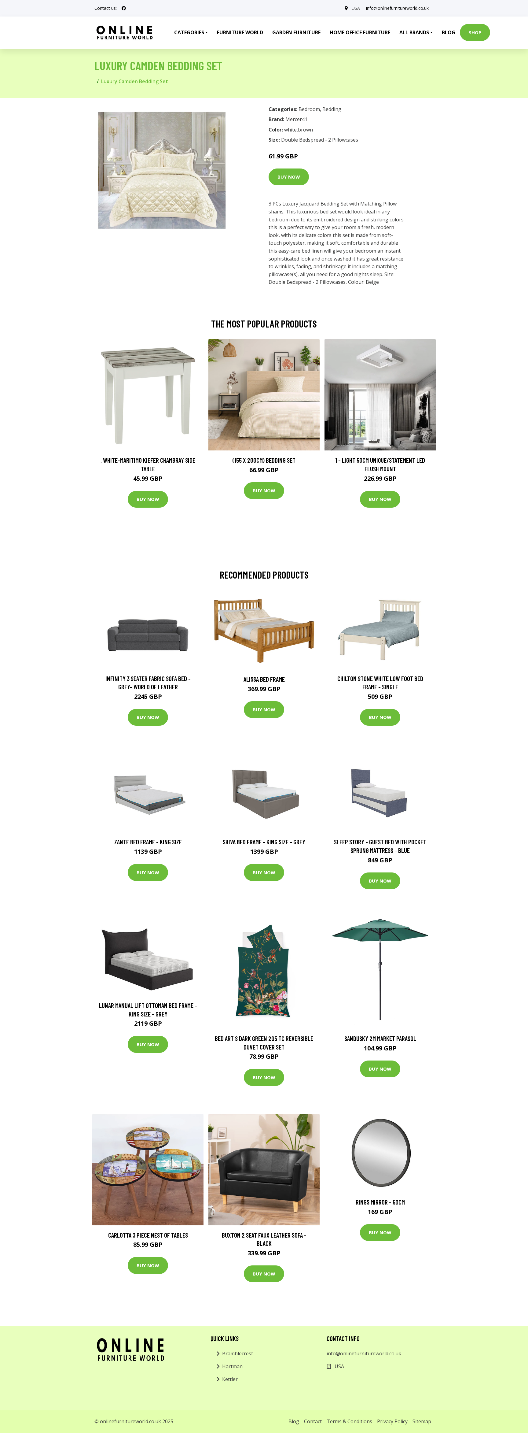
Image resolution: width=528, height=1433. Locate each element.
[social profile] (123, 8)
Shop (475, 32)
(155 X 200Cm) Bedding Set (264, 460)
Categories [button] (189, 32)
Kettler (230, 1379)
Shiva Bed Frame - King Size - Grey (264, 842)
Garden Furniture (296, 32)
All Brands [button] (414, 32)
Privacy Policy (392, 1421)
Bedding (331, 109)
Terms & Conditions (349, 1421)
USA (356, 8)
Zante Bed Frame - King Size (148, 842)
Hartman (232, 1366)
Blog (448, 32)
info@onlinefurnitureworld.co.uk (397, 8)
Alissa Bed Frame (264, 679)
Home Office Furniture (360, 32)
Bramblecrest (237, 1353)
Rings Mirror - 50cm (380, 1202)
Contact (313, 1421)
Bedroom (309, 109)
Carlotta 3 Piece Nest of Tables (148, 1235)
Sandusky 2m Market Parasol (380, 1038)
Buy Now (288, 177)
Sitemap (422, 1421)
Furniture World (240, 32)
